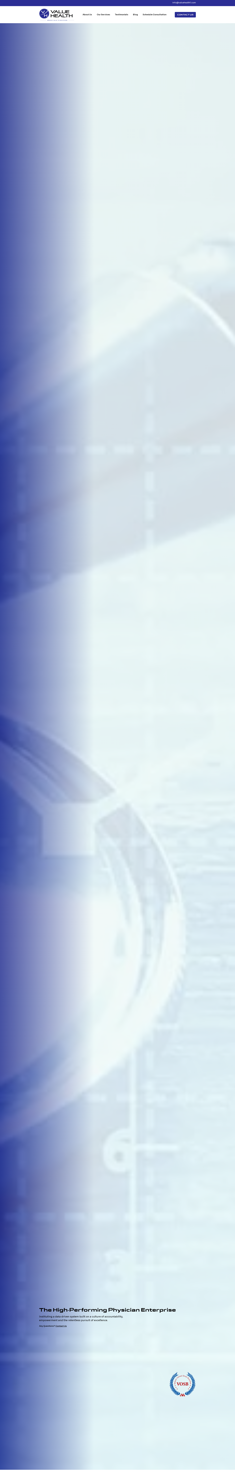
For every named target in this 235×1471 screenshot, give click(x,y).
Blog (135, 14)
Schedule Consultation (154, 14)
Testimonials (121, 14)
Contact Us (61, 1326)
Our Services (103, 14)
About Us (87, 14)
